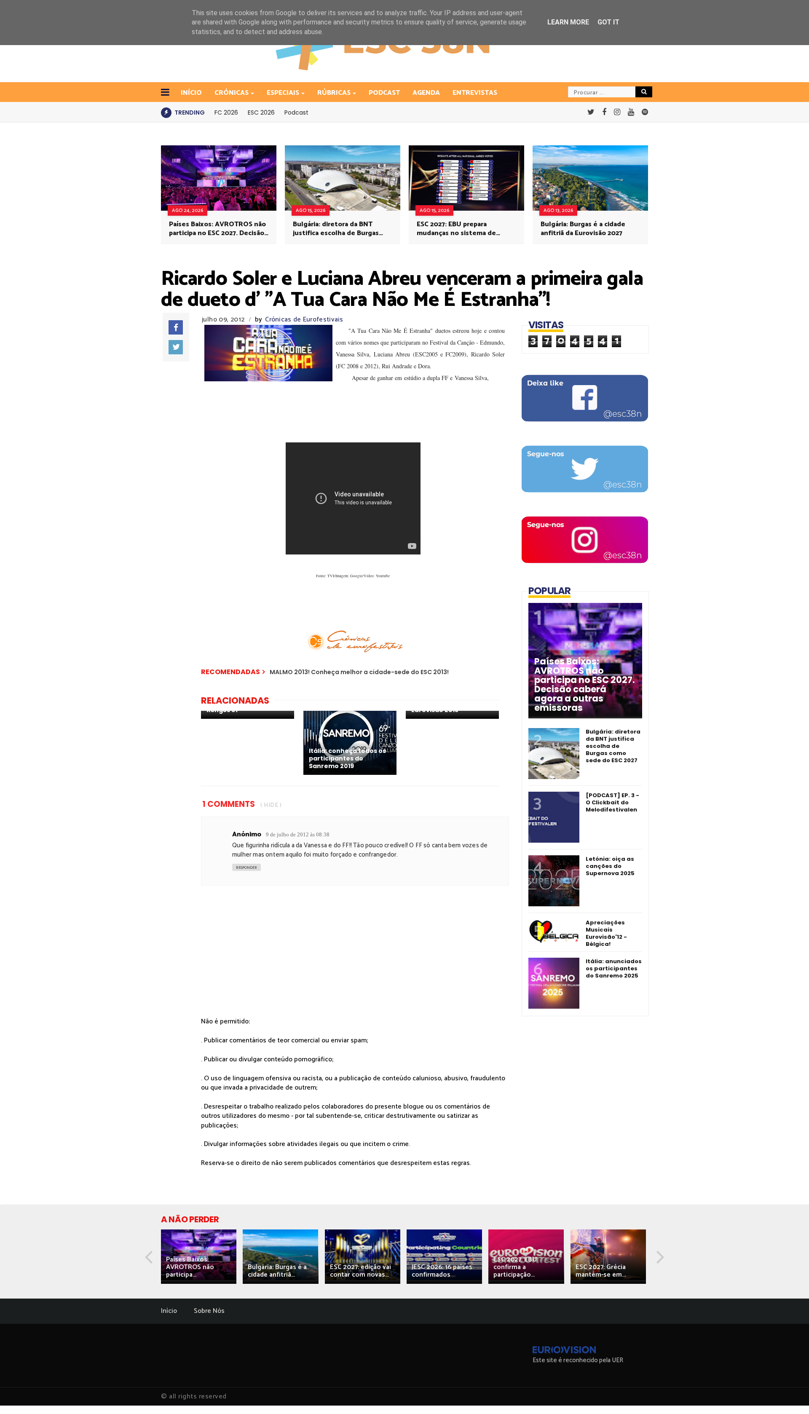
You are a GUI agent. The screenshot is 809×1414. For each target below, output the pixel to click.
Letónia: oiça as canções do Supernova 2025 (610, 866)
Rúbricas (334, 93)
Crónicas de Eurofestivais (304, 319)
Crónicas (231, 93)
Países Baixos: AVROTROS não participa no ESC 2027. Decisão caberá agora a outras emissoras (217, 229)
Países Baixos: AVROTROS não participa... (190, 1267)
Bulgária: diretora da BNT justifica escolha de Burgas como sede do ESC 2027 (336, 229)
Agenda (426, 93)
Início (169, 1311)
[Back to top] (788, 1393)
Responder (246, 867)
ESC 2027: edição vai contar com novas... (360, 1270)
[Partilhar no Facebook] (176, 327)
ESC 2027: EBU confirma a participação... (515, 1267)
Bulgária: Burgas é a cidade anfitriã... (277, 1270)
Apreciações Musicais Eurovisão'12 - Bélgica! (606, 933)
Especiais (283, 93)
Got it (608, 22)
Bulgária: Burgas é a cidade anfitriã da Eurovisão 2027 (583, 229)
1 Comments (228, 804)
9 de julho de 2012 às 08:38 (297, 834)
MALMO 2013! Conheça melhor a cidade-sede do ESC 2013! (359, 672)
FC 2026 (226, 112)
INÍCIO (191, 93)
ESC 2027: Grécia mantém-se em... (601, 1270)
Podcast (384, 93)
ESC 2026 (261, 112)
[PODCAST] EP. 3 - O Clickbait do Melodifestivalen (612, 802)
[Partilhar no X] (176, 347)
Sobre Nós (209, 1311)
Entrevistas (475, 93)
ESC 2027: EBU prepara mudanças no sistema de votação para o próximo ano (460, 229)
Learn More (568, 22)
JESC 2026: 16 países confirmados (442, 1270)
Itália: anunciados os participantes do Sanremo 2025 (614, 968)
